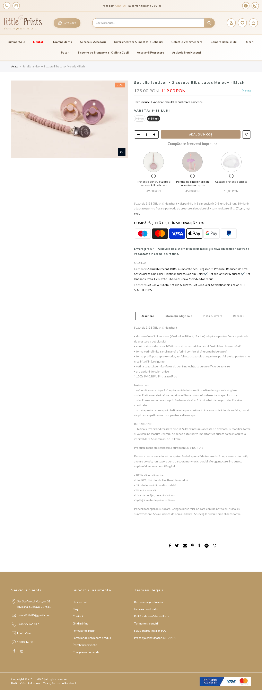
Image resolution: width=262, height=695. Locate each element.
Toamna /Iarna (62, 42)
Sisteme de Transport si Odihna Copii (103, 52)
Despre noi (80, 602)
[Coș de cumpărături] (253, 22)
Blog (75, 609)
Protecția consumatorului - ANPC (155, 637)
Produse (219, 269)
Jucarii (250, 42)
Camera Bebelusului (224, 42)
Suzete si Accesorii (93, 42)
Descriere (147, 316)
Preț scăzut (206, 269)
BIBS (173, 269)
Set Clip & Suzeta (158, 285)
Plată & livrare (212, 316)
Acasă (14, 66)
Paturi (65, 52)
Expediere (158, 102)
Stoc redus (206, 279)
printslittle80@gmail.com (34, 615)
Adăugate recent (158, 269)
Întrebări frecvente (85, 645)
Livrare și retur (144, 248)
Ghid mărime (80, 623)
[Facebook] (246, 5)
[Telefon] (6, 5)
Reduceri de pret (236, 269)
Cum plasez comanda (86, 652)
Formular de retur (84, 630)
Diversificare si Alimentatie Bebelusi (138, 42)
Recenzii (238, 316)
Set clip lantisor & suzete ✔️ (227, 273)
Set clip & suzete (180, 285)
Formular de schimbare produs (92, 637)
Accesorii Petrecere (150, 52)
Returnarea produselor (148, 602)
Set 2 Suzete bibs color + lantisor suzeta (159, 273)
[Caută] (209, 22)
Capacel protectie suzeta (231, 181)
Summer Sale (16, 42)
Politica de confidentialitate (151, 616)
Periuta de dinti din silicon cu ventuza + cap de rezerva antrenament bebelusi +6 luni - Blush (192, 187)
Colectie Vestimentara (186, 42)
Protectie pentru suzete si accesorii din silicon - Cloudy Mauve (154, 185)
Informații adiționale (178, 316)
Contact (78, 616)
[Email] (16, 5)
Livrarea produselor (146, 609)
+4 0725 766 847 (28, 624)
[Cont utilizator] (231, 22)
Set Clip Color (201, 285)
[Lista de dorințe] (242, 22)
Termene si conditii (146, 623)
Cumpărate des (187, 269)
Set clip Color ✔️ (197, 273)
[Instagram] (255, 5)
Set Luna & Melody (186, 279)
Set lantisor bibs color (225, 285)
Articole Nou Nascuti (186, 52)
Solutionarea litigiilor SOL (150, 630)
